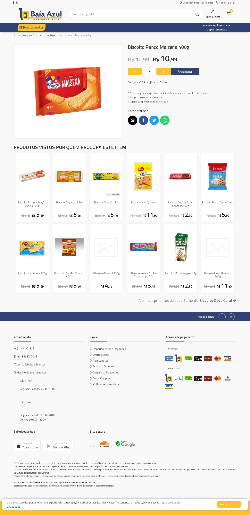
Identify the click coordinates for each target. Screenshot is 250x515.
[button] (132, 120)
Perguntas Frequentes (106, 372)
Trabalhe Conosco (103, 366)
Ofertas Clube (101, 355)
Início (17, 35)
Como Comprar (101, 378)
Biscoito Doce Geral (45, 35)
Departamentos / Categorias (109, 349)
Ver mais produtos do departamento (185, 300)
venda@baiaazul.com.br (31, 364)
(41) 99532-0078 (27, 356)
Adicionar (186, 71)
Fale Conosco (101, 360)
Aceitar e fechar (229, 504)
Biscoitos (27, 35)
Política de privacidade (106, 384)
